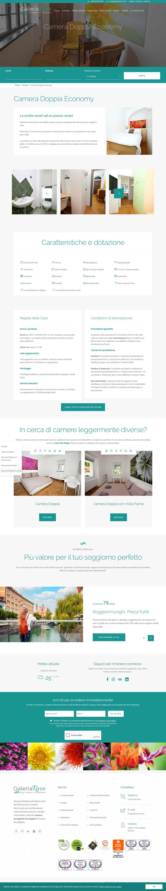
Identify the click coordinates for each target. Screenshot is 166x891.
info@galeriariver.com (118, 1)
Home (57, 10)
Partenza (49, 70)
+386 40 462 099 (96, 1)
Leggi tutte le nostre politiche (83, 407)
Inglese (132, 1)
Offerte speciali (78, 10)
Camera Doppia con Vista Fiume (9, 458)
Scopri (116, 10)
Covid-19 (93, 810)
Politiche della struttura (99, 795)
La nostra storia (137, 10)
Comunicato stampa (69, 825)
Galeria (125, 10)
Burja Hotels (105, 10)
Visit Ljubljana (96, 825)
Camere (65, 10)
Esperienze (92, 10)
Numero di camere (92, 70)
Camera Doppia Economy (11, 471)
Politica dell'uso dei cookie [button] (110, 886)
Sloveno (139, 1)
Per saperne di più (109, 637)
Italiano (147, 1)
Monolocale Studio (9, 465)
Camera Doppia (7, 452)
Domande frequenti (98, 817)
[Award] (64, 845)
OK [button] (154, 886)
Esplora (47, 517)
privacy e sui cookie (107, 720)
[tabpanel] (83, 33)
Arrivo (8, 70)
